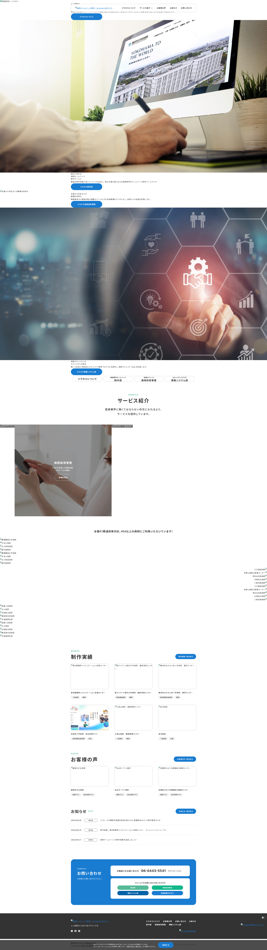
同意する (165, 945)
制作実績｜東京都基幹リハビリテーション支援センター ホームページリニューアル (133, 830)
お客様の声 (161, 8)
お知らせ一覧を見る (186, 811)
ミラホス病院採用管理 (87, 204)
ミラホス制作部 (86, 186)
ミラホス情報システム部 (86, 372)
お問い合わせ (186, 8)
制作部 (133, 888)
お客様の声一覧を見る (185, 759)
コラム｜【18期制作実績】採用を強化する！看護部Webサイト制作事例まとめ (130, 820)
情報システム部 (133, 893)
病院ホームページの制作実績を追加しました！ (118, 839)
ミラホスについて (129, 8)
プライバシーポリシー (134, 946)
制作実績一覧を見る (186, 656)
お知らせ (173, 8)
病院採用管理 (167, 888)
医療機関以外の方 (167, 893)
